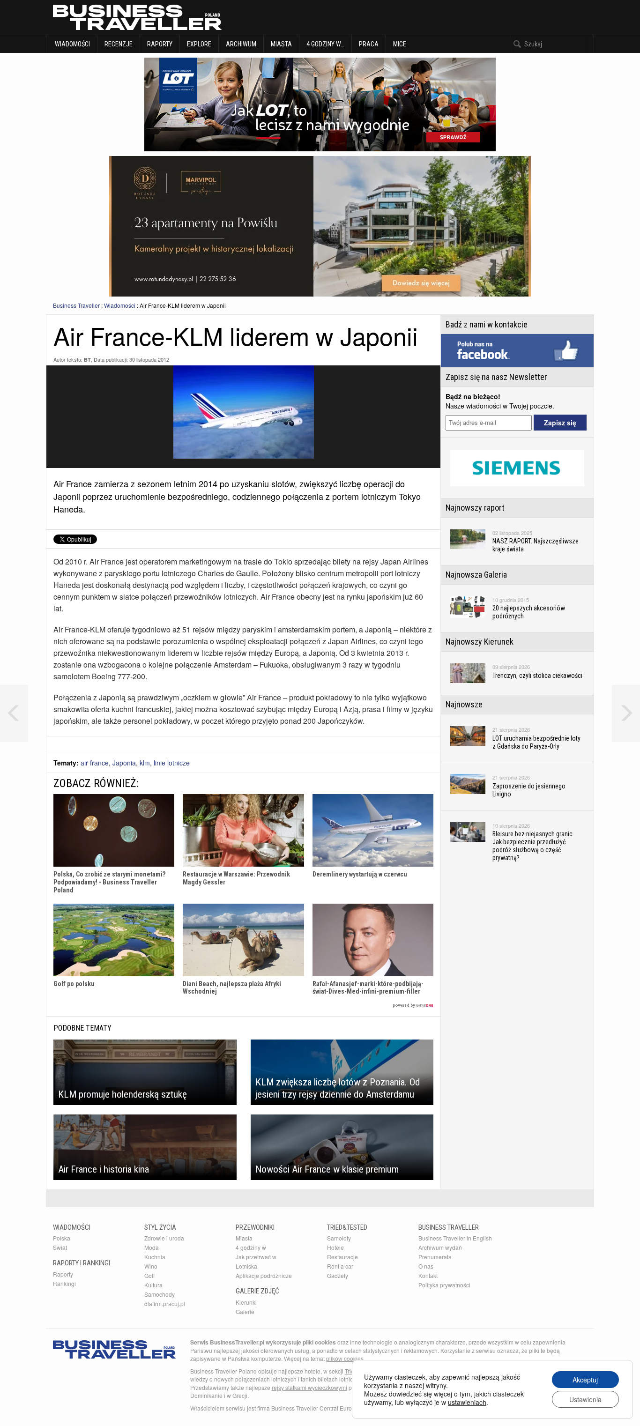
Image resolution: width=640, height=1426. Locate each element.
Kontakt (428, 1275)
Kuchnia (154, 1257)
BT (87, 359)
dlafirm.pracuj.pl (164, 1303)
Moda (151, 1247)
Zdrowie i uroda (164, 1238)
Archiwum (241, 44)
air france (95, 762)
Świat (60, 1247)
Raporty (159, 44)
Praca (369, 44)
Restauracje (342, 1257)
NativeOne (243, 1005)
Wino (150, 1266)
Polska (61, 1238)
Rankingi (64, 1283)
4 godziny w (251, 1247)
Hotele (335, 1247)
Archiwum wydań (440, 1247)
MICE (399, 44)
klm (145, 762)
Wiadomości (71, 44)
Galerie (245, 1311)
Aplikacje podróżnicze (264, 1275)
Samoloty (339, 1238)
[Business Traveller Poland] (137, 17)
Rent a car (340, 1266)
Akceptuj (585, 1379)
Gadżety (337, 1275)
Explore (199, 44)
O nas (425, 1266)
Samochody (159, 1294)
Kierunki (246, 1302)
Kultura (153, 1285)
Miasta (281, 44)
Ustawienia (585, 1399)
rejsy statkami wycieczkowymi (309, 1387)
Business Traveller (76, 305)
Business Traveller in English (455, 1238)
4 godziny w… (325, 44)
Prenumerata (435, 1257)
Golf (149, 1275)
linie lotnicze (172, 762)
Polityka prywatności (444, 1285)
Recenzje (118, 44)
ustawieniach (467, 1402)
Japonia (124, 762)
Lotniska (246, 1266)
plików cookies (345, 1358)
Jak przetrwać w (256, 1257)
